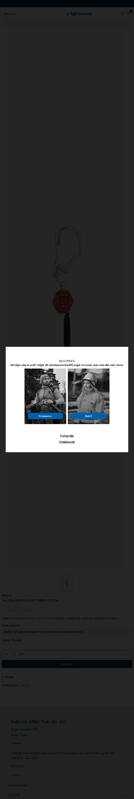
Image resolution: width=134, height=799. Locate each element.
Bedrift (88, 416)
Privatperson (45, 416)
